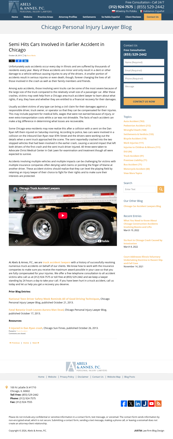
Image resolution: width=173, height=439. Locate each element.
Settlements (89, 16)
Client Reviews (133, 16)
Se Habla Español (111, 16)
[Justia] (145, 403)
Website (28, 16)
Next (35, 342)
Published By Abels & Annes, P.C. (136, 7)
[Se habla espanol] (156, 11)
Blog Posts (129, 376)
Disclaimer (83, 376)
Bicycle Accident (135, 138)
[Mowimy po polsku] (125, 11)
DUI (128, 151)
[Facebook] (124, 403)
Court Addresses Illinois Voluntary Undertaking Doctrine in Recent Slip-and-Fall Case (143, 260)
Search (160, 189)
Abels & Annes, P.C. (37, 430)
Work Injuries (134, 142)
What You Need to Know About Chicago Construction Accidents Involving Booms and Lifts (141, 223)
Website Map (114, 376)
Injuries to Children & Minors (142, 147)
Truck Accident (21, 331)
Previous (14, 342)
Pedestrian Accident (137, 125)
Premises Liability (135, 160)
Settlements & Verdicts (139, 134)
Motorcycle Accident (137, 168)
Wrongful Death (135, 129)
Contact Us (153, 16)
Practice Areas (45, 16)
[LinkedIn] (138, 403)
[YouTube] (151, 403)
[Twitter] (131, 403)
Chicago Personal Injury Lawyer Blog (30, 7)
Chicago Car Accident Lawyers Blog (142, 206)
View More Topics (133, 173)
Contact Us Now (144, 101)
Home (15, 16)
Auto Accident (134, 121)
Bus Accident (133, 164)
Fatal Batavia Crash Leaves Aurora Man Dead (36, 309)
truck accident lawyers (56, 262)
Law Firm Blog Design (149, 430)
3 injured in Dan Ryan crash (25, 328)
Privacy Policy (67, 376)
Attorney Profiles (68, 16)
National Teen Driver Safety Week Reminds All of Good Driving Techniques (54, 298)
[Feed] (158, 403)
